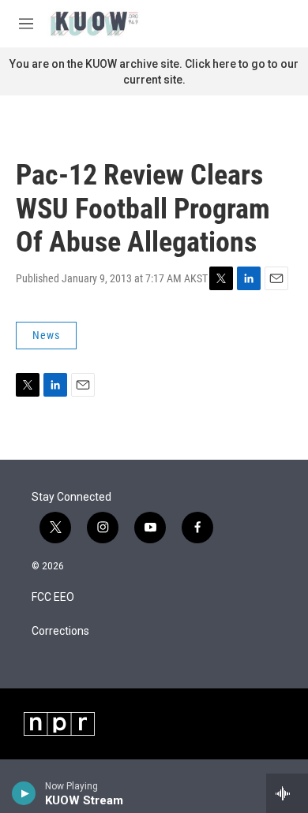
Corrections (60, 631)
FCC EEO (53, 597)
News (46, 335)
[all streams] (287, 793)
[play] (24, 793)
